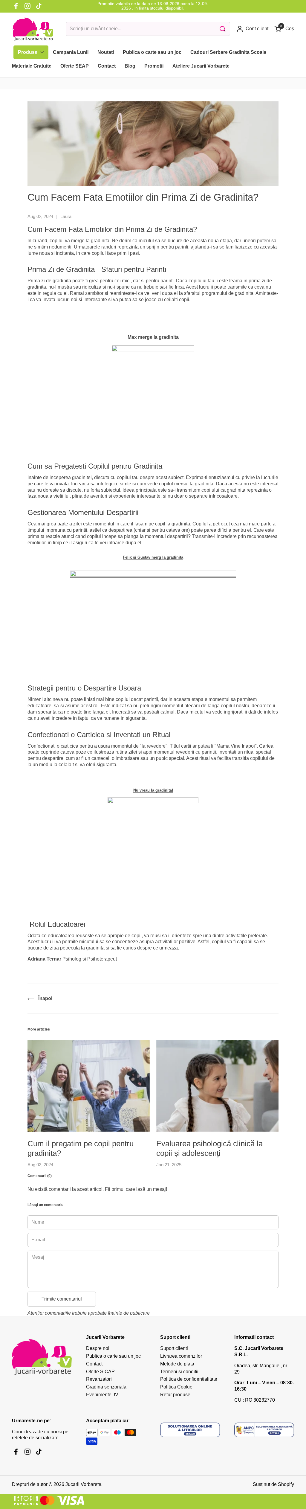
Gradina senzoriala (106, 1386)
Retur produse (175, 1394)
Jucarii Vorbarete (83, 1484)
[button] (284, 29)
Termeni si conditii (179, 1371)
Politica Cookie (176, 1386)
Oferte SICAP (100, 1371)
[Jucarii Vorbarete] (33, 29)
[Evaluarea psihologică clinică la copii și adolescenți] (217, 1086)
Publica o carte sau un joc (113, 1356)
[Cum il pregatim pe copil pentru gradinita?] (88, 1086)
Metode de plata (177, 1363)
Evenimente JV (102, 1394)
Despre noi (97, 1348)
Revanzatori (99, 1379)
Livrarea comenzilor (181, 1356)
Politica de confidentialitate (188, 1379)
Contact (94, 1363)
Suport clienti (174, 1348)
